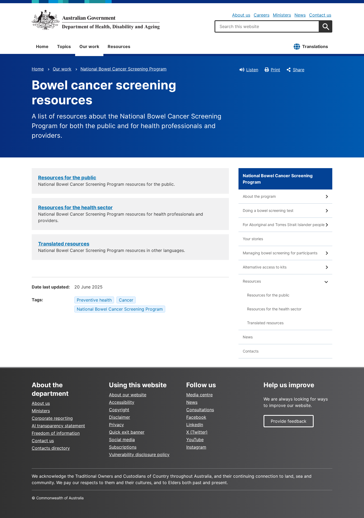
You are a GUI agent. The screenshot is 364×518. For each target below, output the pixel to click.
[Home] (96, 20)
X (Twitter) (197, 432)
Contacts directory (51, 448)
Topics (64, 46)
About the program (259, 196)
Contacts (250, 351)
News (300, 15)
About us (241, 15)
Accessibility (121, 402)
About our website (127, 394)
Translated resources (63, 244)
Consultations (200, 409)
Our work (89, 46)
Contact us (320, 15)
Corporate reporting (52, 418)
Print (275, 69)
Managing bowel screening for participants (280, 253)
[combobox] (267, 26)
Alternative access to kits (264, 267)
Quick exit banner (126, 432)
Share (298, 69)
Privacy (116, 424)
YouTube (195, 439)
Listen (252, 69)
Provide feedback (288, 421)
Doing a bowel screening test (268, 210)
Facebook (196, 417)
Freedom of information (56, 433)
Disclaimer (119, 417)
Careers (261, 15)
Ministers (282, 15)
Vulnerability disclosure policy (139, 454)
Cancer (126, 300)
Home (42, 46)
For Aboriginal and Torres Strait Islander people (284, 224)
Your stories (253, 238)
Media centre (199, 394)
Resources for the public (67, 177)
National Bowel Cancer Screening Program (123, 69)
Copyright (119, 409)
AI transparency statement (58, 425)
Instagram (196, 447)
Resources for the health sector (75, 207)
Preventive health (94, 300)
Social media (122, 439)
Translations (315, 46)
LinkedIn (194, 424)
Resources (119, 46)
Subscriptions (122, 447)
